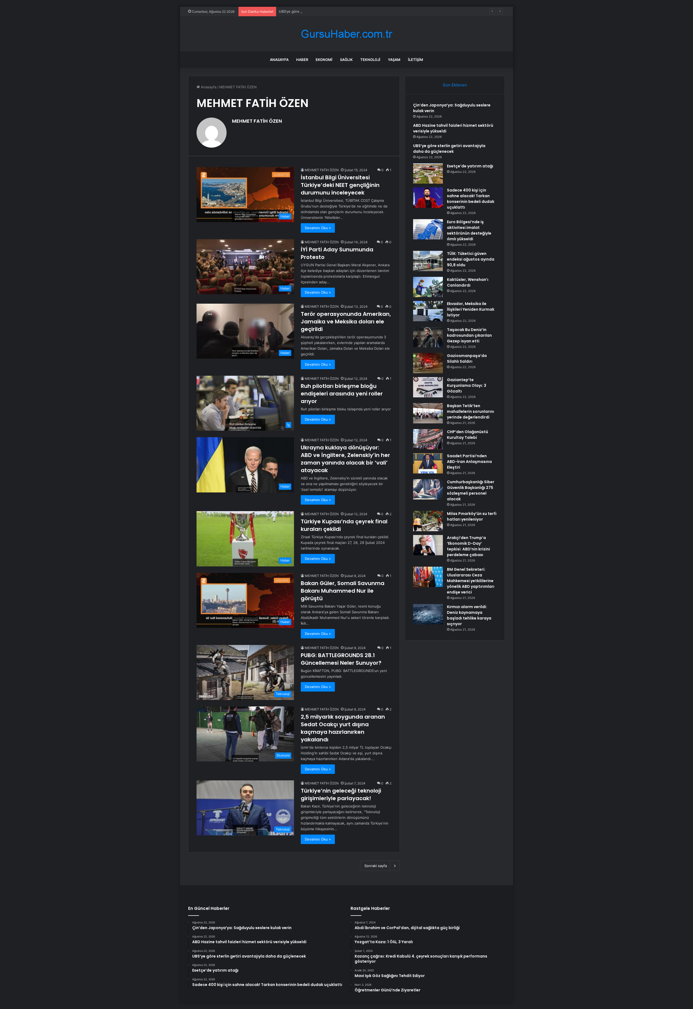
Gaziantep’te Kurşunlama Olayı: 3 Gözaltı (466, 385)
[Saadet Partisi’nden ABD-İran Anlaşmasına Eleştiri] (428, 463)
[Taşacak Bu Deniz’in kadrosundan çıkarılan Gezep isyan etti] (428, 337)
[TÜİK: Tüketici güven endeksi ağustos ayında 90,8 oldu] (428, 261)
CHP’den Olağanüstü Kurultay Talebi (467, 434)
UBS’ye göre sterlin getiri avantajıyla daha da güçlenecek (326, 11)
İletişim (415, 59)
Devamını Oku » (318, 228)
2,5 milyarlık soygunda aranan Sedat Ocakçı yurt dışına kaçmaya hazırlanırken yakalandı (343, 728)
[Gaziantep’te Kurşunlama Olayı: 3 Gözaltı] (428, 387)
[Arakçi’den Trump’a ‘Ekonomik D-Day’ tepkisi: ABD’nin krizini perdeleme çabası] (428, 545)
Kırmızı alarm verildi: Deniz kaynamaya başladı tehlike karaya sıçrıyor (469, 615)
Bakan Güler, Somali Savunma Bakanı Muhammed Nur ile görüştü (342, 590)
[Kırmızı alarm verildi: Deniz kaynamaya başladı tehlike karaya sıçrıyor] (428, 614)
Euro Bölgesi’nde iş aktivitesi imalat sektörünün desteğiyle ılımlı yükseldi (469, 230)
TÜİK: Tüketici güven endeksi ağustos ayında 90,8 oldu (470, 259)
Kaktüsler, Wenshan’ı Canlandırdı (467, 282)
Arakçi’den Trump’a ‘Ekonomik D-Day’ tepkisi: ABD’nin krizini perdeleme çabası (468, 546)
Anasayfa (279, 59)
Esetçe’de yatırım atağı (470, 166)
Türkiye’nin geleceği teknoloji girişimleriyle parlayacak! (341, 794)
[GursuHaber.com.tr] (346, 34)
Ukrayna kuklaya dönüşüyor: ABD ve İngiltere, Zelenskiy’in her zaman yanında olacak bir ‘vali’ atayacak (345, 459)
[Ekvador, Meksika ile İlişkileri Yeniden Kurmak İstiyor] (428, 311)
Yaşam (394, 59)
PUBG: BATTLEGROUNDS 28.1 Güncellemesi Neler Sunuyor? (341, 659)
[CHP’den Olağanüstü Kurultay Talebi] (428, 439)
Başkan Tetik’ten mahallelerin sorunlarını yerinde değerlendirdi (470, 411)
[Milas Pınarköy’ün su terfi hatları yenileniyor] (428, 521)
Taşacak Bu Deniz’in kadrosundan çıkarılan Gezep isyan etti (469, 335)
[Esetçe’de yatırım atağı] (428, 173)
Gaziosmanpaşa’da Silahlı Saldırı (467, 358)
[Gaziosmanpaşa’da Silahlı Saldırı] (428, 363)
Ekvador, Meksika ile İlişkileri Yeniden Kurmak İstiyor (470, 309)
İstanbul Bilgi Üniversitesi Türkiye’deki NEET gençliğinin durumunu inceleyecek (340, 185)
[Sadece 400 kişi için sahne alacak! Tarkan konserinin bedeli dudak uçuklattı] (428, 197)
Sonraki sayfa (375, 866)
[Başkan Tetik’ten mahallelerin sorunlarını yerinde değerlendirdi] (428, 413)
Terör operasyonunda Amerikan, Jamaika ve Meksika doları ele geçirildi (346, 321)
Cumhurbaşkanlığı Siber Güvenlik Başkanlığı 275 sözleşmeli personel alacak (470, 490)
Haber (302, 59)
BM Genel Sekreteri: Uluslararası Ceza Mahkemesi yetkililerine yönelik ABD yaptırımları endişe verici (470, 581)
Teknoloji (370, 59)
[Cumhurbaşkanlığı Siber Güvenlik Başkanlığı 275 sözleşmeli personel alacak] (428, 489)
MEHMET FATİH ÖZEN (257, 121)
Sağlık (346, 59)
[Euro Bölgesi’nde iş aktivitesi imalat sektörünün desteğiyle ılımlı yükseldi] (428, 229)
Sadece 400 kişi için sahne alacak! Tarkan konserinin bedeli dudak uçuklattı (470, 198)
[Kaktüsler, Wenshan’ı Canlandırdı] (428, 287)
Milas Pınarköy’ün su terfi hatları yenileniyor (471, 516)
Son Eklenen (455, 84)
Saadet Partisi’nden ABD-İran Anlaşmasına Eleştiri (469, 461)
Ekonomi (324, 59)
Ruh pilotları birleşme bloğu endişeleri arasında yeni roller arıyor (342, 393)
